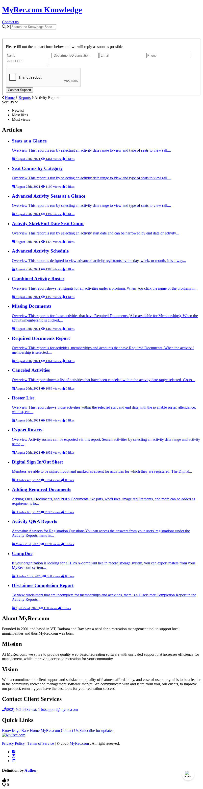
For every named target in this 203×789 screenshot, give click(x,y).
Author (31, 770)
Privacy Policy (13, 743)
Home (10, 97)
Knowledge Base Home (21, 730)
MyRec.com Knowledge (42, 9)
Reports (25, 97)
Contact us (10, 22)
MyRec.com (50, 730)
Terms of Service (40, 743)
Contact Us (69, 730)
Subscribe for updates (96, 730)
